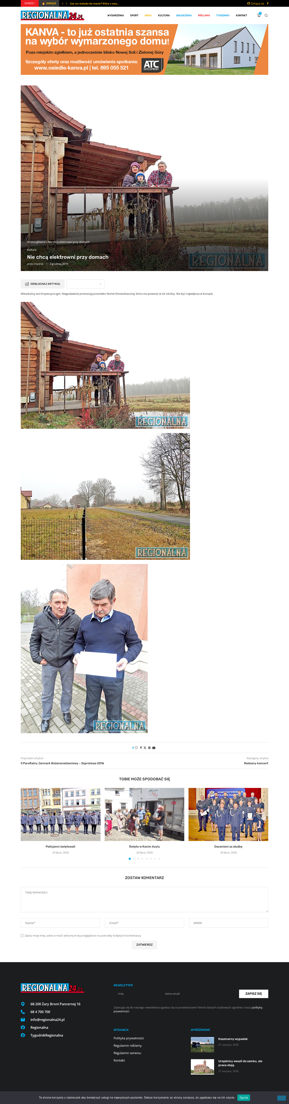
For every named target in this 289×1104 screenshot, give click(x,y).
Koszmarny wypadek (233, 1039)
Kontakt (241, 15)
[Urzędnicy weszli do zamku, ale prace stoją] (202, 1067)
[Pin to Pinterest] (149, 748)
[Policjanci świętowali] (60, 814)
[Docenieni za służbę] (228, 814)
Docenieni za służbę (228, 846)
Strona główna (36, 242)
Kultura (164, 15)
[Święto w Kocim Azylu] (144, 814)
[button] (62, 3)
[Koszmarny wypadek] (202, 1044)
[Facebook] (267, 3)
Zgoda (243, 1097)
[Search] (266, 15)
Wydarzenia (115, 15)
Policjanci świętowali (60, 846)
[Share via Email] (153, 748)
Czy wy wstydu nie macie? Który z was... (94, 3)
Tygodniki (223, 15)
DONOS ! (30, 3)
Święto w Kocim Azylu (144, 846)
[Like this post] (136, 748)
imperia (38, 264)
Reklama (204, 15)
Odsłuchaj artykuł (45, 283)
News (148, 15)
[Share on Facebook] (141, 748)
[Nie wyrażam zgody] (281, 1098)
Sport (134, 15)
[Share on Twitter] (144, 748)
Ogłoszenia (184, 15)
